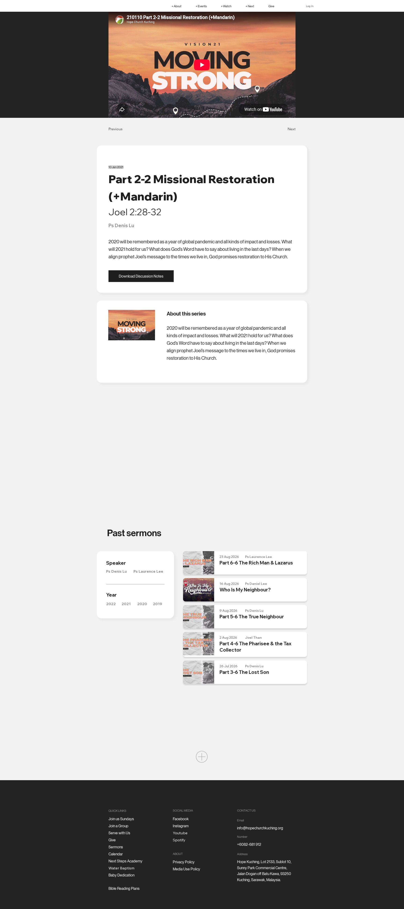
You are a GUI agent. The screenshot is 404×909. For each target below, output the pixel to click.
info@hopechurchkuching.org (260, 828)
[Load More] (202, 757)
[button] (176, 6)
